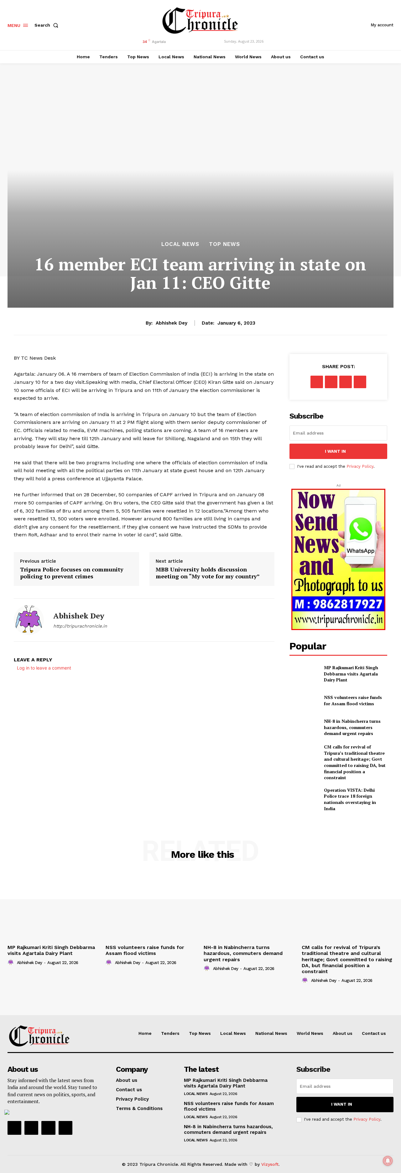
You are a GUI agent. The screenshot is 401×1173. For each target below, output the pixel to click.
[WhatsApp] (360, 382)
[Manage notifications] (388, 1161)
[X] (331, 382)
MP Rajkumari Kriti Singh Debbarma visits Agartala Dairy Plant (351, 674)
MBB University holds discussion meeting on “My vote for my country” (208, 573)
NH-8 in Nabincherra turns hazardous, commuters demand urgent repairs (352, 727)
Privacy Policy (359, 466)
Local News (180, 244)
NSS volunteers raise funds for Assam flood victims (353, 700)
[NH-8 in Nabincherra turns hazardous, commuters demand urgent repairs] (304, 727)
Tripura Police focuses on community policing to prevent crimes (71, 573)
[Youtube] (65, 1128)
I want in (335, 451)
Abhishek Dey (171, 323)
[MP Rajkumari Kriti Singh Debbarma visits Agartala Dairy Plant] (304, 674)
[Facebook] (316, 382)
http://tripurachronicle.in (80, 625)
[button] (47, 25)
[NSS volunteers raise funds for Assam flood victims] (304, 700)
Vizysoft (270, 1164)
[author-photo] (12, 962)
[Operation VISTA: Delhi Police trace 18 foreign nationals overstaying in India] (304, 797)
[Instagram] (31, 1128)
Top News (224, 244)
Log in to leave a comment (44, 667)
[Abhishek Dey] (29, 620)
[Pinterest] (345, 382)
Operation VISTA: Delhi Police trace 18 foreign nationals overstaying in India (350, 799)
